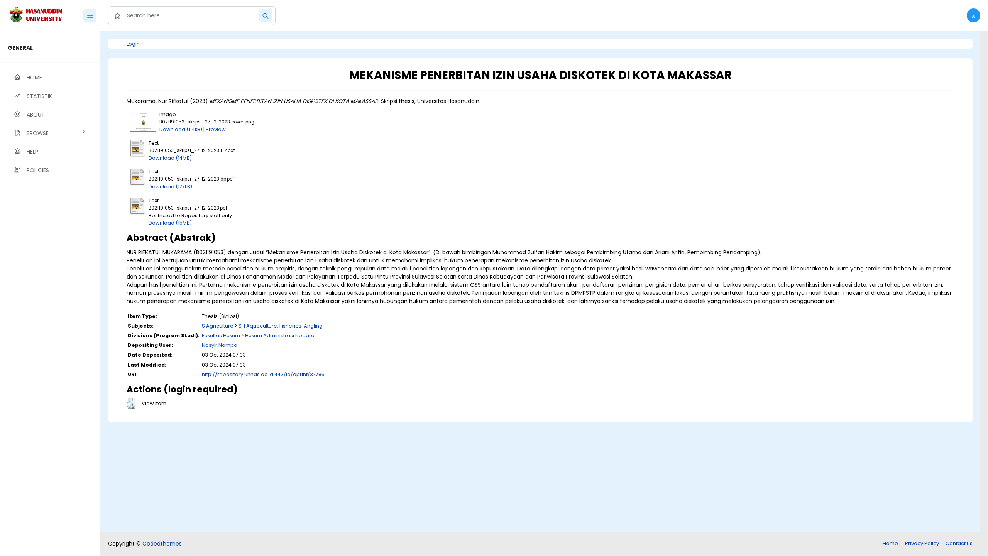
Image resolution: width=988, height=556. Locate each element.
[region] (50, 293)
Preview (216, 129)
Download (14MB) (170, 158)
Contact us (959, 543)
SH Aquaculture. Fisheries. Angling (281, 326)
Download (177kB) (170, 186)
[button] (973, 15)
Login (133, 44)
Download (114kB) (180, 129)
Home (890, 543)
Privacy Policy (922, 543)
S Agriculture (217, 326)
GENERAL (20, 48)
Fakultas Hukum (221, 335)
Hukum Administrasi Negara (280, 335)
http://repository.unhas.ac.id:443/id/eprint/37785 (263, 374)
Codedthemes (162, 544)
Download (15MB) (170, 223)
